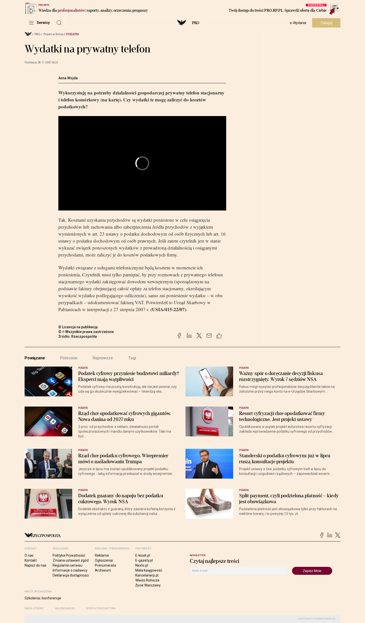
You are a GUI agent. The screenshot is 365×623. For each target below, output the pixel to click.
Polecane (69, 358)
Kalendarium (64, 608)
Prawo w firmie (53, 34)
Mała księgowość (148, 570)
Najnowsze (103, 358)
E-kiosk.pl (142, 555)
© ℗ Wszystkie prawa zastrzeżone (86, 332)
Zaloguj (326, 23)
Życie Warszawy (148, 585)
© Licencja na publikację (78, 327)
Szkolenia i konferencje (43, 598)
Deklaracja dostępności (71, 575)
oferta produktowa (101, 608)
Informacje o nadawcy (70, 570)
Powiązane (35, 358)
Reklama (102, 555)
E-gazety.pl (144, 560)
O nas (29, 555)
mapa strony (34, 608)
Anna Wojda (68, 78)
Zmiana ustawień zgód (71, 560)
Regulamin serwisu (67, 565)
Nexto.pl (141, 565)
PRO (195, 22)
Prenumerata (105, 565)
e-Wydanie (298, 23)
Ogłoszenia (104, 560)
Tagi (132, 358)
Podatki (72, 34)
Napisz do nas (35, 565)
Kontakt (31, 560)
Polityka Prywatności (69, 555)
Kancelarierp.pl (146, 575)
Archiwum (103, 570)
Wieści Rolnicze (147, 580)
